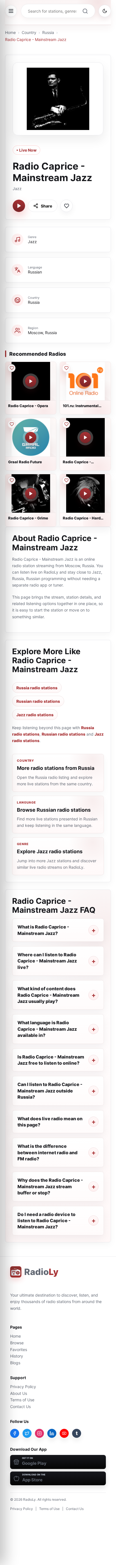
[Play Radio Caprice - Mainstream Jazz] (19, 206)
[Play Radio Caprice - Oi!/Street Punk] (85, 437)
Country (29, 32)
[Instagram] (39, 1433)
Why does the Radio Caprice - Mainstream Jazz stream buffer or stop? (50, 1186)
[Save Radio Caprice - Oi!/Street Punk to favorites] (66, 424)
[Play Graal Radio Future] (30, 437)
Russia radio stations (36, 687)
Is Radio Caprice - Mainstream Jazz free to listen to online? (50, 1060)
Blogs (15, 1362)
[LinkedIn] (51, 1433)
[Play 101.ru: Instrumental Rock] (85, 381)
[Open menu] (11, 11)
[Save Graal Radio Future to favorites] (11, 424)
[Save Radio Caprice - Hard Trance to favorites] (66, 480)
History (16, 1356)
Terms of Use (22, 1399)
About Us (18, 1393)
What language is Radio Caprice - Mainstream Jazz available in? (47, 1029)
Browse (17, 1342)
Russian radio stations (38, 701)
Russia (48, 32)
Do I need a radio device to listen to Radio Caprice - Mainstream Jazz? (46, 1221)
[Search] (85, 11)
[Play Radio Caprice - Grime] (30, 493)
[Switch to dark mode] (105, 11)
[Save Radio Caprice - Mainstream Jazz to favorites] (66, 206)
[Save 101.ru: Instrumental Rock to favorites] (66, 368)
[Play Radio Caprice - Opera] (30, 381)
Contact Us (20, 1406)
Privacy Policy (23, 1386)
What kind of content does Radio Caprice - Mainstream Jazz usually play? (48, 995)
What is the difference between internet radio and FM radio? (47, 1152)
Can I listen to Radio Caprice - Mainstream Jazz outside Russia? (49, 1091)
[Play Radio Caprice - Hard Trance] (85, 493)
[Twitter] (27, 1433)
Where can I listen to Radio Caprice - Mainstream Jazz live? (47, 961)
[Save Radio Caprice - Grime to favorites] (11, 480)
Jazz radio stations (34, 714)
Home (10, 32)
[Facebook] (14, 1433)
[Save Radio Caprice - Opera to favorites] (11, 368)
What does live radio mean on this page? (49, 1122)
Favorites (18, 1349)
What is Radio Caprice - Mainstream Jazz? (43, 930)
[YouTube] (64, 1433)
